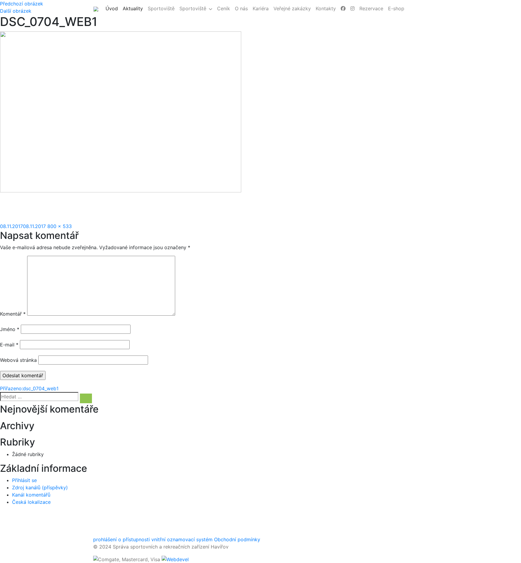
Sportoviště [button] (192, 8)
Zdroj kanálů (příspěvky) (40, 487)
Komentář (13, 314)
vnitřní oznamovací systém (182, 539)
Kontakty (326, 8)
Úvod (113, 8)
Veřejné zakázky (292, 8)
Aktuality (134, 8)
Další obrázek (15, 11)
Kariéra (261, 8)
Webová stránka (18, 360)
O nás (241, 8)
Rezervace (371, 8)
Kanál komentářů (31, 495)
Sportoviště (161, 8)
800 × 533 (59, 226)
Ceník (223, 8)
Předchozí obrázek (21, 4)
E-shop (396, 8)
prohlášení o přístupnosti (121, 539)
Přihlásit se (24, 480)
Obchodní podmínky (237, 539)
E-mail (9, 345)
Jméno (9, 329)
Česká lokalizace (31, 502)
